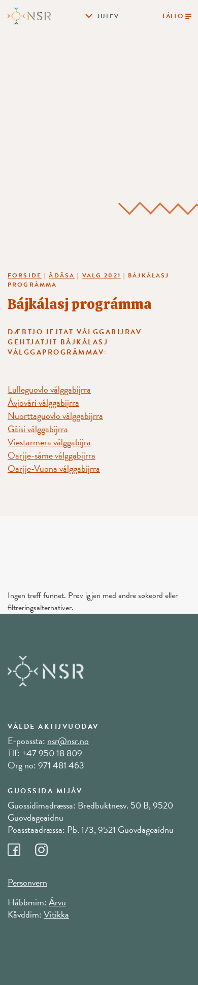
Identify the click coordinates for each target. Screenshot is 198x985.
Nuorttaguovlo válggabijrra (55, 416)
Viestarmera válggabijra (49, 442)
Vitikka (56, 914)
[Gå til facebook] (21, 847)
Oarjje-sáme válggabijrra (51, 455)
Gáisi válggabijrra (38, 429)
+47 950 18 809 (52, 753)
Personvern (27, 882)
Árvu (57, 902)
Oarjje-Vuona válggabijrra (54, 468)
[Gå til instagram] (47, 847)
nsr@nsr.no (68, 741)
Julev (108, 16)
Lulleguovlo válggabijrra (49, 389)
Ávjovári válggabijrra (43, 402)
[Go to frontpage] (29, 15)
